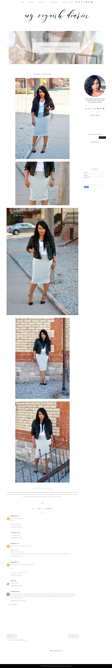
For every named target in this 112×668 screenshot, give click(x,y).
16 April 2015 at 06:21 (16, 527)
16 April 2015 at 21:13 (16, 537)
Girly (11, 580)
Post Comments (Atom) (20, 640)
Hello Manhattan (66, 666)
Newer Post (11, 636)
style (51, 508)
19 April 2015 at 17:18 (16, 556)
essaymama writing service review (54, 596)
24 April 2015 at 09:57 (16, 586)
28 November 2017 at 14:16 (17, 600)
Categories (53, 2)
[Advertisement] (42, 620)
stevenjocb (13, 591)
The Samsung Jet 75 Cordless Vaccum (56, 47)
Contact (32, 2)
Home (23, 2)
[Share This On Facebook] (37, 508)
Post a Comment (13, 604)
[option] (56, 47)
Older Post (73, 636)
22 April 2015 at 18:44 (16, 575)
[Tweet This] (39, 508)
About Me (42, 2)
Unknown (13, 516)
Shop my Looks (68, 2)
